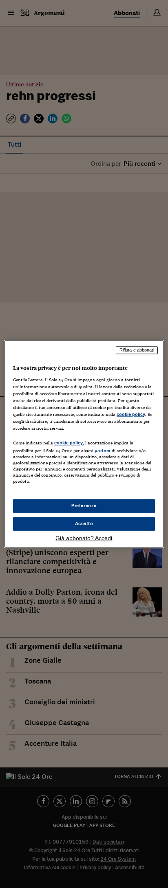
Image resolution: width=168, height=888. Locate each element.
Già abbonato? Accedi (83, 538)
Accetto (84, 523)
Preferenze (84, 505)
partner (103, 450)
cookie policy (131, 414)
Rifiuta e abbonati (136, 349)
